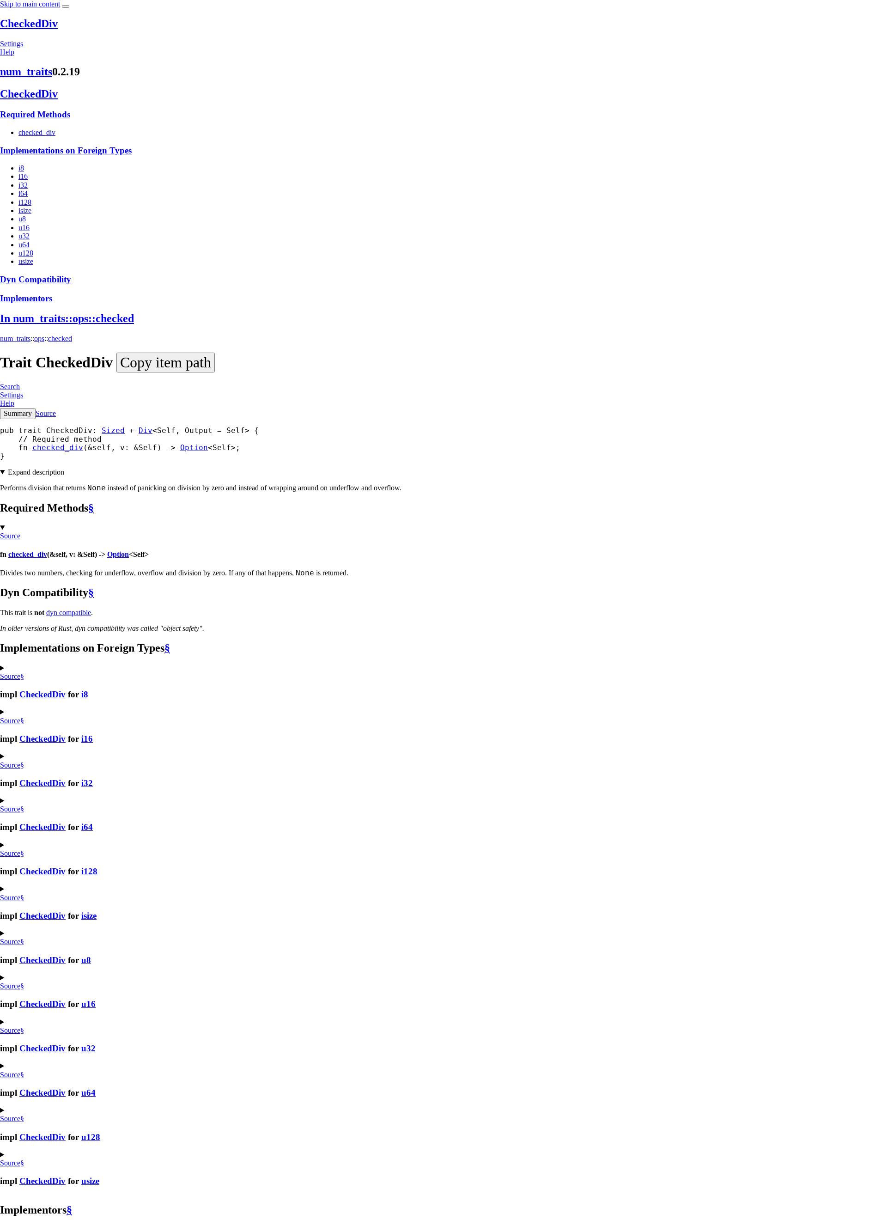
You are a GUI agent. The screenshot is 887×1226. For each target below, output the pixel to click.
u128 (25, 253)
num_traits (26, 72)
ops (39, 338)
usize (25, 261)
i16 (23, 176)
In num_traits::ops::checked (67, 318)
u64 (24, 245)
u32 (24, 236)
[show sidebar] (65, 6)
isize (24, 210)
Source (46, 413)
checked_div (36, 132)
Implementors (26, 298)
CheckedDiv (29, 24)
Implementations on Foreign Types (66, 150)
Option (194, 447)
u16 (24, 228)
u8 (22, 219)
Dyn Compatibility (35, 279)
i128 (24, 202)
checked (60, 338)
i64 (23, 193)
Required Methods (35, 114)
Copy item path (165, 362)
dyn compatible (68, 612)
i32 (23, 185)
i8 (21, 168)
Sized (113, 430)
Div (145, 430)
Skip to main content (30, 4)
